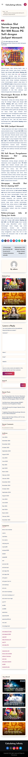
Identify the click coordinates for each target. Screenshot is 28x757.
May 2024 (4, 506)
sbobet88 (4, 557)
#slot (19, 43)
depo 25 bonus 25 (6, 639)
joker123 (4, 637)
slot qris (4, 588)
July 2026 (4, 437)
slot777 (4, 602)
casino (4, 533)
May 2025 (4, 464)
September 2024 (6, 492)
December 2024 (6, 482)
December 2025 (6, 440)
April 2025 (4, 468)
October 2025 (5, 447)
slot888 (4, 608)
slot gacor (4, 577)
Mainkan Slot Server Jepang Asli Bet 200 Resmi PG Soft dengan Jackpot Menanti (13, 31)
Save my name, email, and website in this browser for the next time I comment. (13, 369)
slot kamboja (5, 584)
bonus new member (7, 529)
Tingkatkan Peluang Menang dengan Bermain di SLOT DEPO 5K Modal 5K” (14, 301)
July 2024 (4, 499)
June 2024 (5, 502)
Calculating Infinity (13, 5)
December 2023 (6, 519)
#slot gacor (23, 43)
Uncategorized (6, 626)
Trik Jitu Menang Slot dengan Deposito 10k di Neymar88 (13, 408)
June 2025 (5, 461)
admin (6, 41)
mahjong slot (5, 543)
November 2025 (6, 444)
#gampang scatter (7, 43)
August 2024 (5, 495)
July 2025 (4, 458)
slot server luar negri (7, 598)
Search (4, 380)
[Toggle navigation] (2, 4)
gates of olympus (6, 656)
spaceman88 (5, 615)
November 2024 (6, 485)
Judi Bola (4, 536)
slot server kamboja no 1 (8, 595)
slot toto (4, 659)
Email (4, 357)
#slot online (4, 44)
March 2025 (5, 471)
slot (3, 20)
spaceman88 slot (6, 619)
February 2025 (6, 475)
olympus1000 (5, 550)
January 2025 (5, 478)
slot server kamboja (7, 591)
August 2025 (5, 454)
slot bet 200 (5, 564)
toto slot (4, 622)
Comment (5, 333)
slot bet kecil (5, 567)
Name (4, 352)
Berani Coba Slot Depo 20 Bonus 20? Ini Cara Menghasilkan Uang (13, 417)
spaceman (4, 612)
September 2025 (6, 451)
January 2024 (5, 516)
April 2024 (4, 509)
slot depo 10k (5, 571)
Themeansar (14, 755)
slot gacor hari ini (6, 581)
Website (4, 361)
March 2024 (5, 513)
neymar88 (4, 546)
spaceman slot (5, 651)
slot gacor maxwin (6, 661)
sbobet (4, 553)
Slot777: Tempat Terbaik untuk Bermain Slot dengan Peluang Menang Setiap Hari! (12, 316)
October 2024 (5, 488)
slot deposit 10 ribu (7, 631)
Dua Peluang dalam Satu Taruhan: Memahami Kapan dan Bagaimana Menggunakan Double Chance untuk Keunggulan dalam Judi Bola (13, 397)
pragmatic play (6, 667)
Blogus (21, 753)
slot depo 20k (5, 574)
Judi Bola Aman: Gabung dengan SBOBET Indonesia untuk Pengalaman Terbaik (12, 403)
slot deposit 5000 (6, 634)
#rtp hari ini (14, 43)
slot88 (3, 605)
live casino (5, 540)
